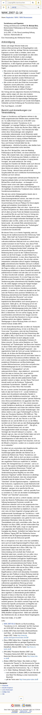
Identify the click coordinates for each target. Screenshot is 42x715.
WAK (16, 17)
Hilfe (3, 694)
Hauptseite (9, 17)
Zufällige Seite (6, 692)
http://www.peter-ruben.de (28, 679)
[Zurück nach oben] (21, 699)
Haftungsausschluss (25, 712)
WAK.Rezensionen (25, 17)
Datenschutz (23, 711)
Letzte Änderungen (7, 689)
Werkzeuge (38, 7)
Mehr (13, 7)
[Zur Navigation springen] (4, 3)
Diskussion (8, 7)
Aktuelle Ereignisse (7, 687)
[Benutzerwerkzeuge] (38, 3)
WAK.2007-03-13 (9, 624)
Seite (4, 7)
